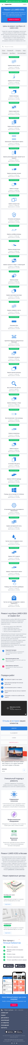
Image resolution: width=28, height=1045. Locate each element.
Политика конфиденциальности (18, 1041)
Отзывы (6, 721)
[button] (25, 4)
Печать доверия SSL (7, 1041)
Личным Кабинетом (12, 943)
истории (15, 721)
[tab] (14, 728)
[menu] (2, 4)
